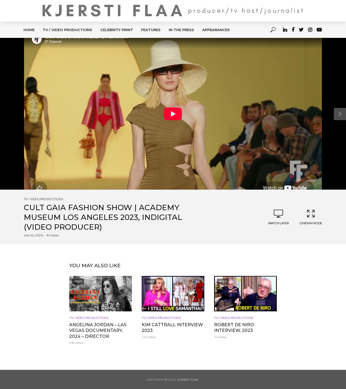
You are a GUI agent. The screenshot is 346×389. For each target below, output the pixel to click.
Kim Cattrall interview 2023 (172, 327)
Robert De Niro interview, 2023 (234, 327)
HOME (29, 30)
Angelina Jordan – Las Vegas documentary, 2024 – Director (98, 330)
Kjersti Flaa (188, 379)
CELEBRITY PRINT (116, 30)
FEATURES (151, 30)
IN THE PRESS (181, 30)
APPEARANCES (216, 30)
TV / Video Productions (67, 30)
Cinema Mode (311, 223)
